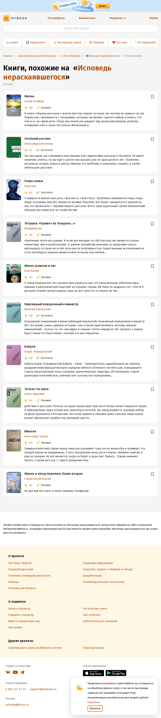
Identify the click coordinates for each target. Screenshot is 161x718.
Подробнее (94, 702)
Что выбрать (56, 18)
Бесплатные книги (69, 42)
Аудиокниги (37, 42)
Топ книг (121, 42)
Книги (14, 42)
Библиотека (87, 18)
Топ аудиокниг (146, 42)
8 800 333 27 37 (15, 689)
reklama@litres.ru (17, 704)
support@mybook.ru (43, 689)
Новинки (98, 42)
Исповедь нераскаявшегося (57, 72)
